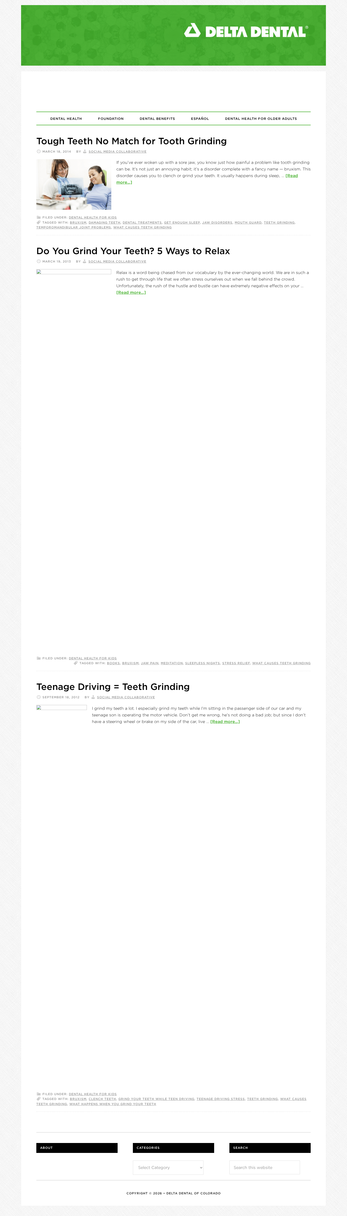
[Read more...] (131, 292)
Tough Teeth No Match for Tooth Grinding (131, 141)
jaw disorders (217, 222)
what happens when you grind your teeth (112, 1104)
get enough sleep (182, 222)
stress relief (236, 663)
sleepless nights (202, 663)
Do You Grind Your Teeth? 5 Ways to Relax (133, 250)
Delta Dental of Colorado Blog (173, 91)
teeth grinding (279, 222)
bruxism (78, 222)
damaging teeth (104, 222)
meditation (172, 663)
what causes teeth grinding (142, 227)
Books (113, 663)
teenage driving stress (221, 1099)
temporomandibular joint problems (73, 227)
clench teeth (102, 1099)
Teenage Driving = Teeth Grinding (113, 686)
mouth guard (248, 222)
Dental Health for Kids (93, 217)
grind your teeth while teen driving (156, 1099)
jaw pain (150, 663)
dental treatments (142, 222)
